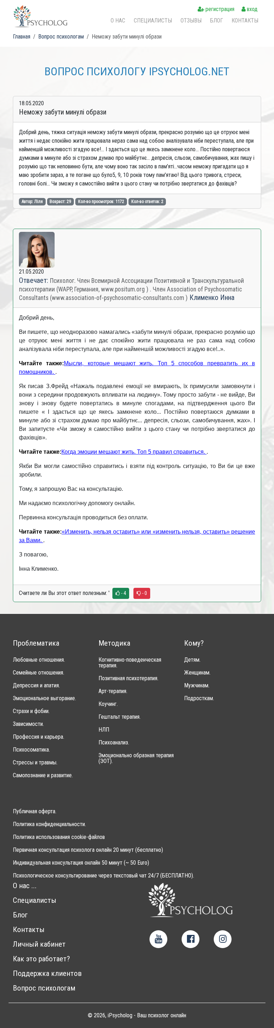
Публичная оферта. (34, 811)
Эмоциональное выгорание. (44, 698)
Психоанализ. (113, 742)
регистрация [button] (219, 9)
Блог (216, 20)
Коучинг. (108, 704)
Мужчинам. (196, 685)
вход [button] (251, 9)
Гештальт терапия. (119, 717)
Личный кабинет (39, 944)
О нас (118, 20)
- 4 (123, 593)
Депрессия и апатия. (36, 685)
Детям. (192, 660)
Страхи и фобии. (31, 711)
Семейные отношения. (38, 673)
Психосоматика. (31, 750)
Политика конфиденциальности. (49, 824)
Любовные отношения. (39, 660)
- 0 (144, 593)
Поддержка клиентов (47, 973)
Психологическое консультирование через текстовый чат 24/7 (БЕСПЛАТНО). (103, 876)
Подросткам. (199, 698)
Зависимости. (28, 724)
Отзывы (191, 20)
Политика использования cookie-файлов (59, 837)
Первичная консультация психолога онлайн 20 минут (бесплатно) (88, 850)
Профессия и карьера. (38, 737)
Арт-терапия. (112, 691)
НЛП (103, 730)
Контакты (245, 20)
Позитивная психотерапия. (128, 678)
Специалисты (153, 20)
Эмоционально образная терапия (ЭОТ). (136, 758)
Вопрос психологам (44, 988)
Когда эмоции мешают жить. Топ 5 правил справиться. (134, 452)
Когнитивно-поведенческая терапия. (129, 662)
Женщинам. (197, 673)
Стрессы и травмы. (35, 762)
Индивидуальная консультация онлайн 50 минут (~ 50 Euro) (81, 863)
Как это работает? (41, 959)
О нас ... (25, 886)
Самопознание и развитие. (43, 775)
